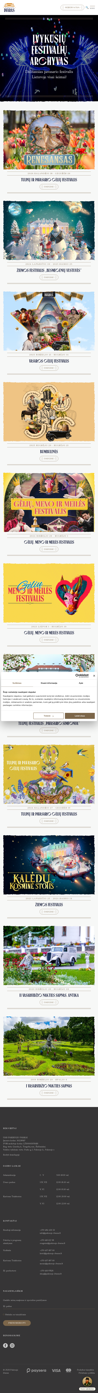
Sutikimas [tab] (17, 683)
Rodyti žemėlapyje (11, 1154)
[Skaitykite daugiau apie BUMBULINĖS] (49, 411)
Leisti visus (80, 716)
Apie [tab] (81, 683)
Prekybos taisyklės (85, 1369)
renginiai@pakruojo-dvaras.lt (52, 1243)
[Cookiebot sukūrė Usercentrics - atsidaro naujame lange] (77, 676)
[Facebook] (5, 1345)
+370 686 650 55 (47, 1230)
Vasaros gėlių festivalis (49, 361)
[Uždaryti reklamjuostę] (94, 676)
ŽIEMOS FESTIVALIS (49, 904)
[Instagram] (12, 1345)
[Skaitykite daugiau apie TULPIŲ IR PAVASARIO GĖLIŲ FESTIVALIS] (49, 140)
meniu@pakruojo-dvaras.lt (51, 1263)
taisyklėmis (21, 1314)
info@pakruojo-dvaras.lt (50, 1233)
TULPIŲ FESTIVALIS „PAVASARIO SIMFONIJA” (49, 723)
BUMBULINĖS (49, 451)
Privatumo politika (87, 1372)
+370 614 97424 (46, 1270)
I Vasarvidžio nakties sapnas (49, 1085)
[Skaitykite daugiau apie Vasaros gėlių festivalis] (49, 321)
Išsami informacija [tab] (49, 683)
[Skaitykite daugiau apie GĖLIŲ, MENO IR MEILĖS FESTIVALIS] (49, 502)
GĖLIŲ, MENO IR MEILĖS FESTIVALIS (49, 542)
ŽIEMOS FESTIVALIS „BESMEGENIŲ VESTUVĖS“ (49, 270)
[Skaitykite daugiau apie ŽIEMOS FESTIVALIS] (49, 865)
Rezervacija (72, 7)
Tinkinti (47, 716)
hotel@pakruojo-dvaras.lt (51, 1253)
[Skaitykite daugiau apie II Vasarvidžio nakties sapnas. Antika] (49, 955)
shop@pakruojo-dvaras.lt (51, 1273)
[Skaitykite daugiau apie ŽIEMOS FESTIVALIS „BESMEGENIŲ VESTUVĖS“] (49, 230)
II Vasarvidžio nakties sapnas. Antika (49, 995)
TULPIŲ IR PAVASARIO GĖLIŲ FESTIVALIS (49, 179)
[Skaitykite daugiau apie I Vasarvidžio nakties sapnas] (49, 1046)
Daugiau (49, 187)
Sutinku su (15, 1314)
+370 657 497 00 (47, 1250)
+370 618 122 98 (47, 1240)
